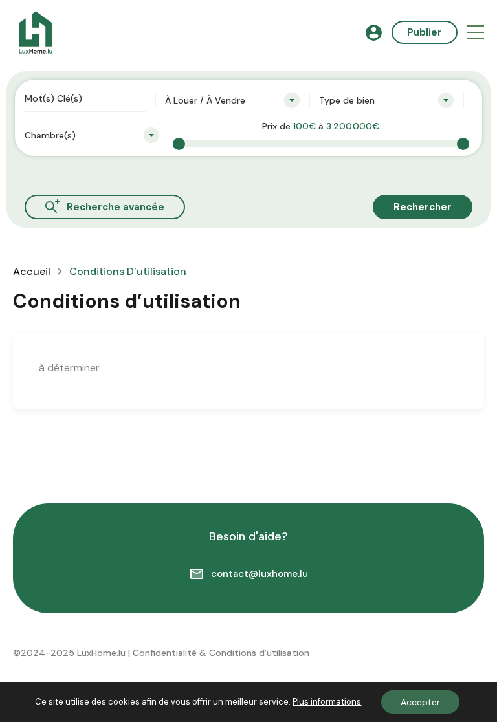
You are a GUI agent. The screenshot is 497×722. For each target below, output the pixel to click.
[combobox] (232, 100)
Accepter (420, 702)
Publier (424, 32)
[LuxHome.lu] (35, 31)
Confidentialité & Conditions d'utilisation (221, 653)
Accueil (31, 272)
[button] (475, 32)
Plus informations (327, 701)
